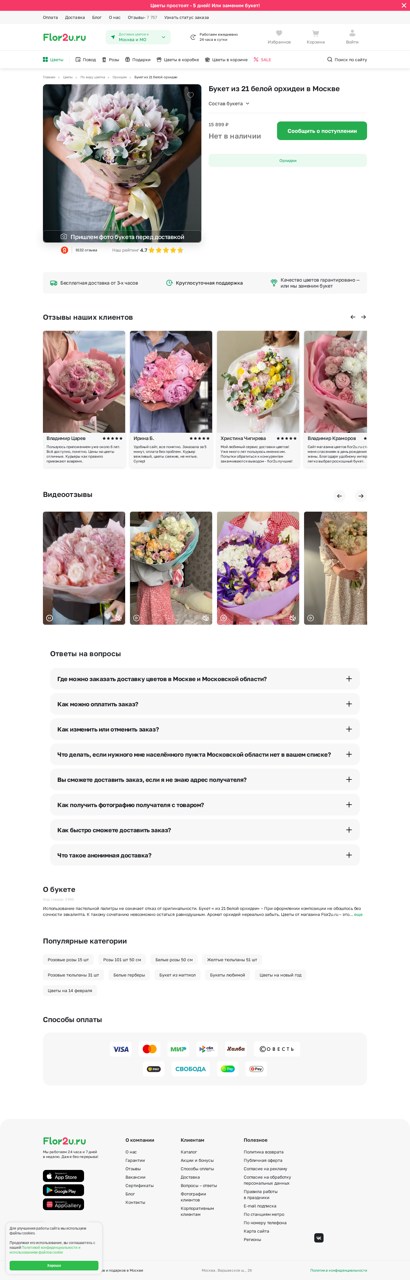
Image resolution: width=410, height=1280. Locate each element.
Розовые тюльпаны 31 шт (73, 974)
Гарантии (135, 1160)
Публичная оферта (263, 1160)
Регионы (252, 1239)
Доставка (75, 17)
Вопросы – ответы (199, 1185)
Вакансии (135, 1177)
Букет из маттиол (177, 974)
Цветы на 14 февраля (70, 990)
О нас (115, 17)
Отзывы (142, 17)
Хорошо (54, 1266)
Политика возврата (264, 1151)
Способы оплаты (197, 1168)
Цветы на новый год (280, 974)
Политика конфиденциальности (338, 1270)
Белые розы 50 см (174, 959)
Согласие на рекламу (265, 1168)
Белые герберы (129, 974)
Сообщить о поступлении (322, 130)
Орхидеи (288, 160)
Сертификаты (139, 1185)
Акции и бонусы (197, 1160)
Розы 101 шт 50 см (122, 959)
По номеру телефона (265, 1222)
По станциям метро (264, 1214)
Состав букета (226, 103)
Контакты (135, 1202)
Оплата (50, 17)
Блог (97, 17)
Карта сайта (256, 1231)
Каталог (189, 1151)
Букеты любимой (227, 974)
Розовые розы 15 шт (68, 959)
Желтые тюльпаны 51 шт (232, 959)
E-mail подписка (260, 1205)
